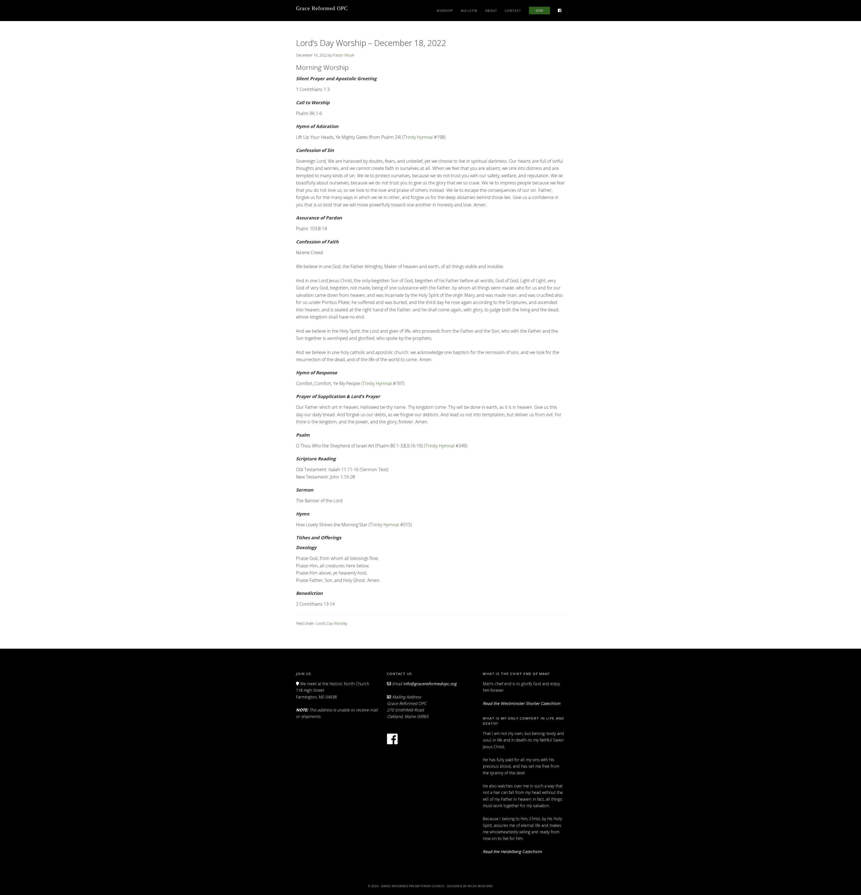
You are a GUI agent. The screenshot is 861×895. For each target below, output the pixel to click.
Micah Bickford (480, 886)
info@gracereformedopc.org (430, 683)
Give (539, 10)
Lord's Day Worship (331, 623)
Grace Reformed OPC (322, 8)
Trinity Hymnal (418, 137)
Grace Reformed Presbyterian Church (412, 886)
